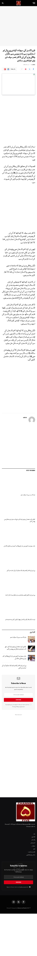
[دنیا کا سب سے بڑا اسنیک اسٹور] (18, 483)
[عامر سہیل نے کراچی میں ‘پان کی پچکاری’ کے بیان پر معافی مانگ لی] (18, 534)
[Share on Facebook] (33, 69)
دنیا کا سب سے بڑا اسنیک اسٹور (28, 495)
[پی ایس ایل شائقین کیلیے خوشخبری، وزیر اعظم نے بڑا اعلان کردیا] (18, 583)
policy (21, 887)
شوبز (34, 849)
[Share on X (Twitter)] (29, 69)
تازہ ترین (33, 837)
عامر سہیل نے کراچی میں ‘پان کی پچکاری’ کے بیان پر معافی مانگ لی (19, 546)
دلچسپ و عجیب (31, 852)
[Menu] (34, 3)
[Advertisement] (18, 26)
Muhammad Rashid (22, 908)
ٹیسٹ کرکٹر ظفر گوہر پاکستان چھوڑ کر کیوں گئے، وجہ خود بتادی (20, 620)
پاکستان (33, 840)
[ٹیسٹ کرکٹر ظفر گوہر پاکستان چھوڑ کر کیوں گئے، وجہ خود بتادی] (18, 608)
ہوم (34, 834)
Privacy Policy (15, 706)
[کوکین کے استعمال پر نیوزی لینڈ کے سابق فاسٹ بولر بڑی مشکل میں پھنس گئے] (18, 508)
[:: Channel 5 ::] (18, 3)
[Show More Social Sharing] (21, 69)
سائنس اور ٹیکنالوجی (30, 855)
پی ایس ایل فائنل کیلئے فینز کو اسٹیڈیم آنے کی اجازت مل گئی (21, 570)
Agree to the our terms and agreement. (18, 887)
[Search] (3, 3)
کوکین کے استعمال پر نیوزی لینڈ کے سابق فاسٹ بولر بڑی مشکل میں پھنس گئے (19, 520)
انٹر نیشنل (33, 843)
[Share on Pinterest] (25, 69)
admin (33, 64)
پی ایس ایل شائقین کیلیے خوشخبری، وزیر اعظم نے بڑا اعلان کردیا (20, 595)
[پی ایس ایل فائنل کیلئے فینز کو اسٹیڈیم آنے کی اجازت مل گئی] (18, 559)
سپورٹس (33, 846)
